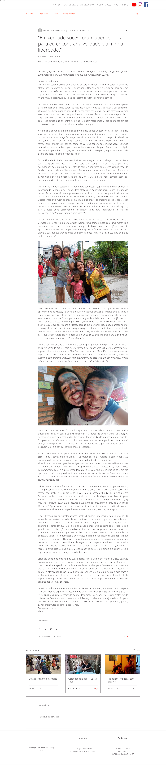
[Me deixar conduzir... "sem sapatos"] (122, 664)
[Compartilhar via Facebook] (39, 629)
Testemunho (43, 14)
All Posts (29, 14)
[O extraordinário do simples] (43, 664)
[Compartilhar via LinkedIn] (51, 629)
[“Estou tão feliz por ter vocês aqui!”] (83, 664)
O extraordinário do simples (43, 678)
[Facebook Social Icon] (146, 4)
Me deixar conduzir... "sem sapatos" (121, 680)
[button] (137, 14)
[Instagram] (140, 4)
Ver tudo (137, 650)
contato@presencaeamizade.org (86, 751)
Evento (55, 14)
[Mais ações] (126, 30)
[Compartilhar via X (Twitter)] (45, 629)
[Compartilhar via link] (57, 629)
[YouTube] (134, 4)
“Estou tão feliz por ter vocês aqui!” (82, 680)
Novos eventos (69, 14)
